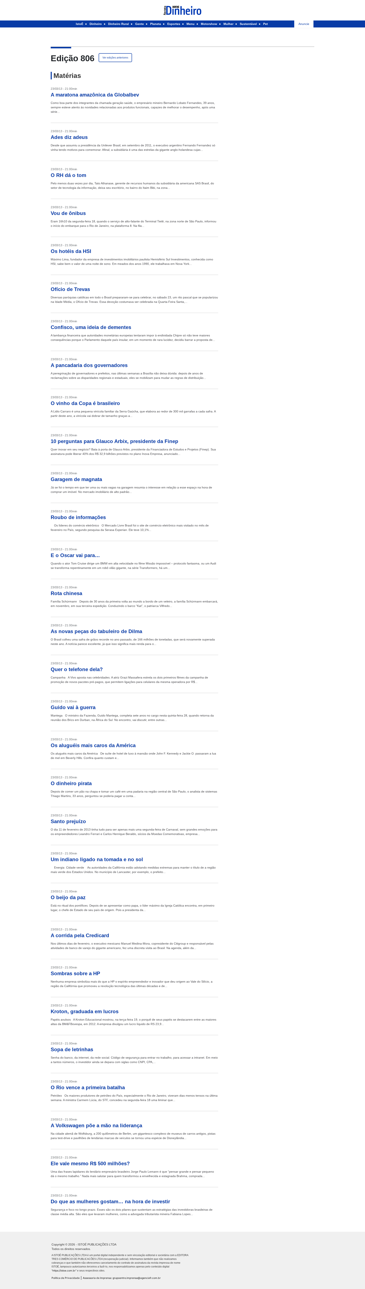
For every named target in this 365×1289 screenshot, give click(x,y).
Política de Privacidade (66, 1277)
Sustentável (248, 24)
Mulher (228, 24)
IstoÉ (79, 24)
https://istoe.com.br (64, 1270)
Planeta (155, 24)
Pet (265, 24)
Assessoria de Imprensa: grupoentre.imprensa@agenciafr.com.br (122, 1277)
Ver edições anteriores (115, 57)
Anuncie (303, 24)
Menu (191, 24)
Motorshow (209, 24)
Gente (139, 24)
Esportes (173, 24)
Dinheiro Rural (118, 24)
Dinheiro (96, 24)
